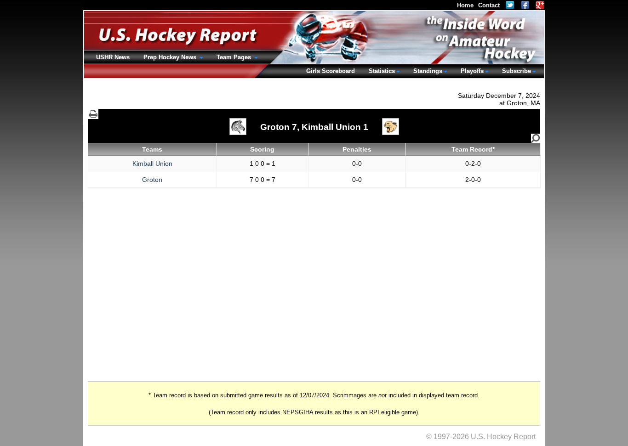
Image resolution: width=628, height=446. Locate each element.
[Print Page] (93, 114)
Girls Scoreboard (330, 71)
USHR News (113, 57)
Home (465, 5)
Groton (152, 179)
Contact (489, 5)
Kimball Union (152, 163)
